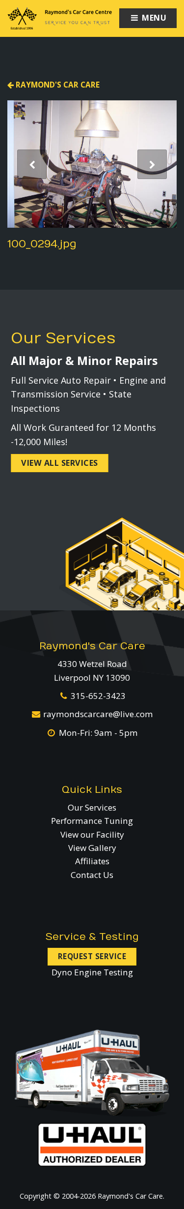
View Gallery (92, 847)
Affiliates (92, 861)
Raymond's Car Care (57, 85)
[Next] (152, 164)
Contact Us (92, 874)
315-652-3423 (98, 695)
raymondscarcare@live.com (98, 714)
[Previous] (32, 164)
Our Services (92, 807)
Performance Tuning (92, 820)
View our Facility (92, 834)
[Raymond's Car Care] (59, 18)
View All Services (59, 462)
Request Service (92, 956)
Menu (153, 17)
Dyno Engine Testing (92, 972)
